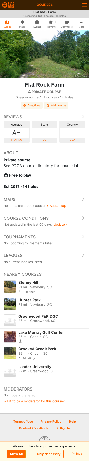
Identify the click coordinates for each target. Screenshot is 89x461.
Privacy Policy (51, 421)
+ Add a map (56, 206)
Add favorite (58, 105)
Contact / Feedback (33, 428)
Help (72, 421)
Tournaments (20, 236)
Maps (9, 199)
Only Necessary (49, 454)
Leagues (13, 255)
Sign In (64, 428)
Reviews (13, 116)
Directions (34, 105)
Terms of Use (23, 421)
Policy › (77, 454)
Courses (45, 5)
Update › (60, 224)
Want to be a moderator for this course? (34, 401)
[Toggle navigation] (84, 5)
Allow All (16, 454)
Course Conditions (26, 218)
